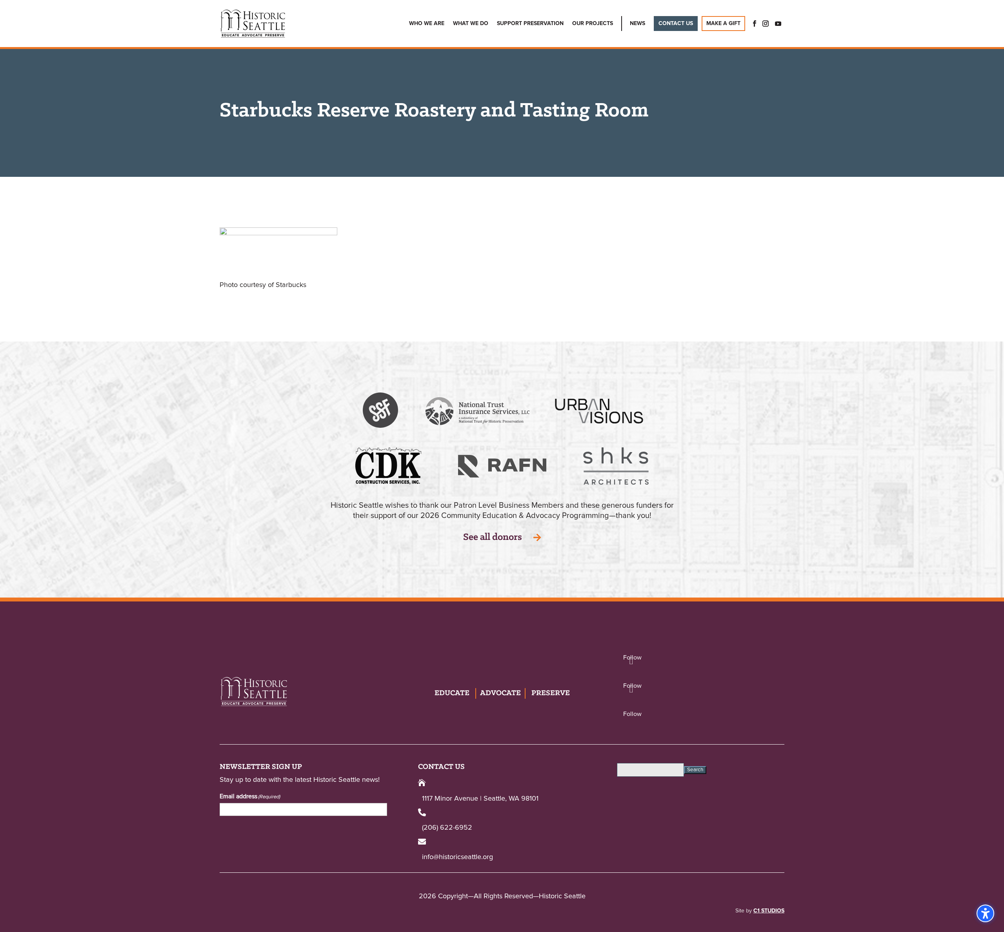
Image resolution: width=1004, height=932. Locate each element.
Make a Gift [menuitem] (723, 23)
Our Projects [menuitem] (592, 23)
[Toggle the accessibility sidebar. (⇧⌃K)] (985, 913)
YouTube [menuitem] (778, 23)
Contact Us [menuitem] (675, 23)
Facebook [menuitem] (752, 23)
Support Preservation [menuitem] (530, 23)
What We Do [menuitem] (470, 23)
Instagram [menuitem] (765, 23)
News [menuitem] (637, 23)
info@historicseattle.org (457, 857)
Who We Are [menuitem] (426, 23)
